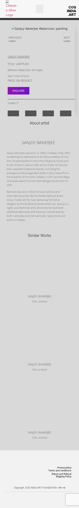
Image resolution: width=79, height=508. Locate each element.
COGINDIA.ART (71, 11)
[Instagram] (39, 495)
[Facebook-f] (31, 495)
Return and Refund (61, 474)
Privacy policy (64, 467)
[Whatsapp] (47, 495)
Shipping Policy (63, 476)
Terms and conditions (59, 470)
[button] (39, 8)
